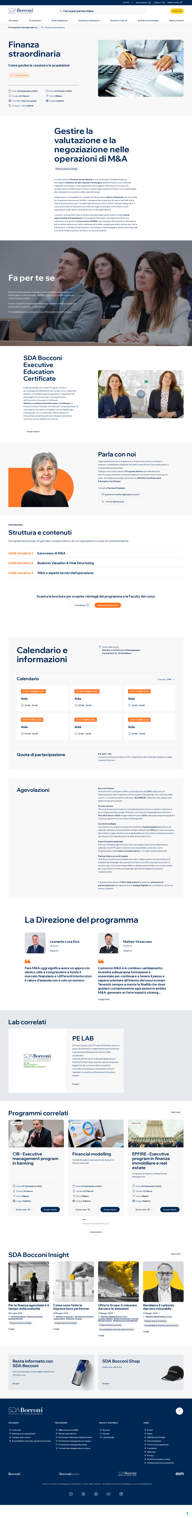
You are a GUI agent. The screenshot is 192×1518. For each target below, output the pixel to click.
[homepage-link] (20, 11)
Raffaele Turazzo (74, 1319)
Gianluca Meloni (18, 1317)
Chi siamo (13, 20)
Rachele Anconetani (84, 1317)
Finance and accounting (20, 1323)
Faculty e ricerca (118, 20)
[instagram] (121, 1494)
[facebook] (71, 1494)
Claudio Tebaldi (105, 1319)
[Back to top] (179, 1411)
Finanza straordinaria (33, 1506)
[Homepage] (25, 1411)
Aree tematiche (59, 20)
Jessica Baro (59, 1319)
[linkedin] (96, 1494)
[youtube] (108, 1494)
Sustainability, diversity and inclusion (116, 1329)
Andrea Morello (15, 1319)
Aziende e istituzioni (88, 20)
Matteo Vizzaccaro (65, 1317)
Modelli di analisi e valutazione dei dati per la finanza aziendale (93, 1161)
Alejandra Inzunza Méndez (125, 1321)
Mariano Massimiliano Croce (114, 1317)
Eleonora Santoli (35, 1317)
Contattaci (177, 11)
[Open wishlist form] (168, 1509)
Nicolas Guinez (105, 1321)
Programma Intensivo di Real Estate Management (149, 1175)
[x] (83, 1494)
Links (146, 1423)
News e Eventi (176, 20)
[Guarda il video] (141, 394)
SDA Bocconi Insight (148, 20)
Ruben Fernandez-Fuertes (126, 1319)
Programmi (35, 20)
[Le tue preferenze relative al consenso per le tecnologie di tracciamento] (187, 1513)
